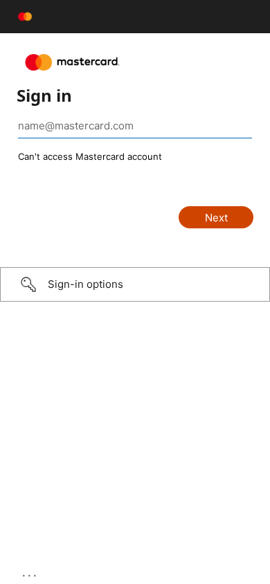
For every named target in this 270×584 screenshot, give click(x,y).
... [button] (30, 572)
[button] (135, 284)
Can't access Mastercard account (90, 156)
